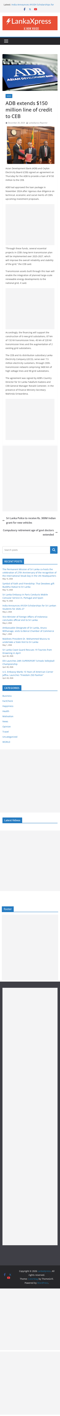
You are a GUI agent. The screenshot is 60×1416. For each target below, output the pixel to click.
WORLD (6, 741)
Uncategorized (9, 736)
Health (5, 711)
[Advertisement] (30, 224)
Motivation (7, 716)
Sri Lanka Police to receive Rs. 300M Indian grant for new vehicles (31, 520)
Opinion (6, 726)
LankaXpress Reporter (38, 122)
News (9, 96)
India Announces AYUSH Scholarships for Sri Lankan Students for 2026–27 (33, 6)
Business (7, 695)
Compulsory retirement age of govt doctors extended (28, 532)
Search (54, 550)
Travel (5, 731)
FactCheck (7, 700)
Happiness (7, 706)
